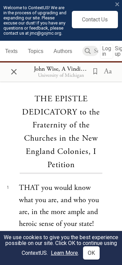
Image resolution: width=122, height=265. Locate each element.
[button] (93, 70)
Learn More (64, 253)
